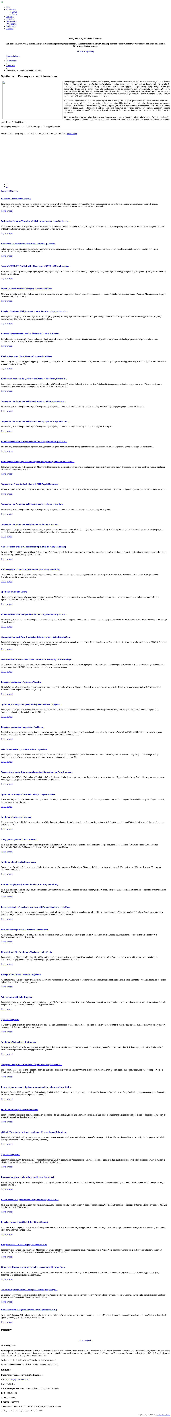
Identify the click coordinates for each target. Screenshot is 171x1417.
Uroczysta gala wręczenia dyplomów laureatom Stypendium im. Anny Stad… (36, 1087)
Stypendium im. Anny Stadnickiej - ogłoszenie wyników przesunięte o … (33, 401)
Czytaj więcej (7, 211)
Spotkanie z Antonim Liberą (14, 592)
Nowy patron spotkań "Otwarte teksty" (19, 839)
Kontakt (9, 29)
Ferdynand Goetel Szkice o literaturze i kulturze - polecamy (28, 244)
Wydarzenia (11, 24)
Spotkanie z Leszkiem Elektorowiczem (18, 862)
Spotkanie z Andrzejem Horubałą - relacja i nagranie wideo (28, 794)
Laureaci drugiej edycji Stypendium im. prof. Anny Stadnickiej (29, 884)
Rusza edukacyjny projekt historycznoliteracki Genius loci (27, 1177)
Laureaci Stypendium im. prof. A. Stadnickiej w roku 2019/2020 (30, 334)
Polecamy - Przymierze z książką (16, 199)
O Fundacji (11, 9)
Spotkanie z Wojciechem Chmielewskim (19, 1042)
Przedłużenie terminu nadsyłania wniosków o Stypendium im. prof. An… (34, 441)
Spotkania (10, 65)
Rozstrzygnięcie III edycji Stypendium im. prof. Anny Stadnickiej (30, 569)
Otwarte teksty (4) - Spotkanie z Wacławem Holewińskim (26, 952)
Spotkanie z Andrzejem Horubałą (16, 817)
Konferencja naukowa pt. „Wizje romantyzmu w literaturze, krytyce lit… (34, 379)
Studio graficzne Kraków (163, 1415)
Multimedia (11, 26)
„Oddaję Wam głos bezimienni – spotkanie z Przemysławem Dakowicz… (34, 1132)
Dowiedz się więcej (85, 51)
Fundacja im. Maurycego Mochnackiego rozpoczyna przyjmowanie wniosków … (37, 461)
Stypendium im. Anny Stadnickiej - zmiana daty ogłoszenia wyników (32, 504)
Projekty (9, 16)
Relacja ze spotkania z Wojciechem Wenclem (21, 682)
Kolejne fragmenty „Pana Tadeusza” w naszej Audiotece (26, 356)
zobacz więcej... (85, 1340)
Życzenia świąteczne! (10, 1154)
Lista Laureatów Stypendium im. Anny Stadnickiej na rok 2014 (30, 1199)
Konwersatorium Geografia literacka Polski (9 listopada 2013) (29, 1310)
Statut (14, 12)
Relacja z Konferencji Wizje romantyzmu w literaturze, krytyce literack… (34, 311)
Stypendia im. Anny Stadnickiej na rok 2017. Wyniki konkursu (29, 484)
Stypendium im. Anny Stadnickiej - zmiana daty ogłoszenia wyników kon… (35, 421)
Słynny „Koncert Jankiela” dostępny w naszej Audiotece (26, 289)
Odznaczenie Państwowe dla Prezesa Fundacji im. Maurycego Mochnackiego (36, 659)
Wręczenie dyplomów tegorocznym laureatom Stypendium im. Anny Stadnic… (36, 772)
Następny (14, 191)
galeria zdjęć (72, 133)
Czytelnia (10, 19)
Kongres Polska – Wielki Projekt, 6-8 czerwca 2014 (24, 1244)
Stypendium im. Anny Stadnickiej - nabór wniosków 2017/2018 (29, 524)
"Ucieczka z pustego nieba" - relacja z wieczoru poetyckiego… (29, 1290)
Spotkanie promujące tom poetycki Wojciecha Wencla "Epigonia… (31, 704)
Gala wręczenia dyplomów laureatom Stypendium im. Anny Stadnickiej (33, 547)
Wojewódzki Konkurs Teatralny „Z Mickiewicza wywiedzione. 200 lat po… (35, 221)
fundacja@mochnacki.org (19, 1379)
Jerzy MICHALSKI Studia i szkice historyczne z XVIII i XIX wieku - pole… (35, 266)
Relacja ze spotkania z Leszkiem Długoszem (21, 974)
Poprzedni (5, 191)
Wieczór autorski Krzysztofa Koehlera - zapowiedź (24, 749)
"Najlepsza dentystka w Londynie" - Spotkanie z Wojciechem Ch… (31, 1064)
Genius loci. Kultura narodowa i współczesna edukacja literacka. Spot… (33, 1267)
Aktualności (11, 21)
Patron (14, 14)
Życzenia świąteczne (10, 1019)
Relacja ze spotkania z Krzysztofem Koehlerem (22, 727)
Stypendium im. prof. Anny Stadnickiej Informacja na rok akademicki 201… (36, 637)
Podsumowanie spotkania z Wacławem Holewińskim (24, 929)
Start (8, 7)
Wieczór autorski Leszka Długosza (16, 997)
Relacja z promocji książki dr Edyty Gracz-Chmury (24, 1222)
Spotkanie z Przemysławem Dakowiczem (19, 1109)
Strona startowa (13, 56)
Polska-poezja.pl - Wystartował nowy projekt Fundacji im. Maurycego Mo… (35, 907)
